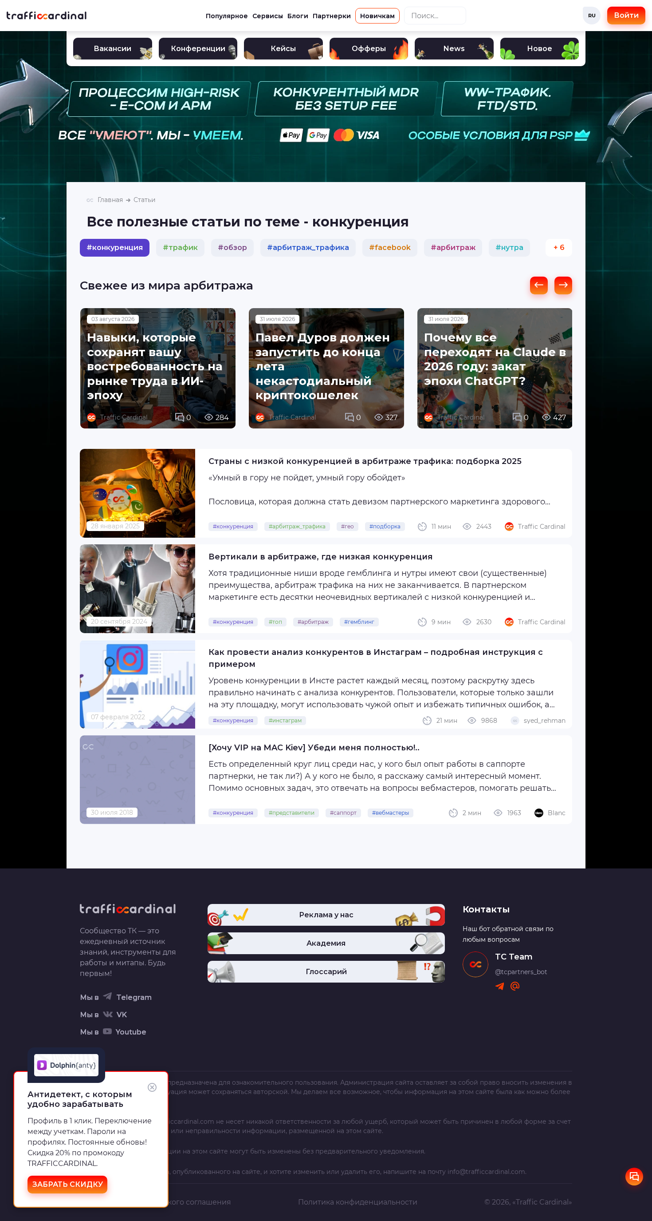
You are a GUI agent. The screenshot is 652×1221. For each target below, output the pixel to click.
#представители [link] (291, 812)
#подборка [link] (385, 526)
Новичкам (377, 16)
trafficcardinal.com (184, 1122)
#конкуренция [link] (233, 526)
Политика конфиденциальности (357, 1202)
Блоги (297, 16)
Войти (626, 15)
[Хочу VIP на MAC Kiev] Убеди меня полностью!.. (314, 748)
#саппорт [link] (343, 812)
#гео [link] (347, 526)
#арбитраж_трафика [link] (297, 526)
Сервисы (267, 16)
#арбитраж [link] (313, 621)
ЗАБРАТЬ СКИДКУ (67, 1184)
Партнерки (332, 16)
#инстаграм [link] (285, 720)
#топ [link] (275, 621)
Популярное (227, 16)
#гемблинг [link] (359, 621)
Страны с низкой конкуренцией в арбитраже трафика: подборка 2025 (365, 461)
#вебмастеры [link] (390, 812)
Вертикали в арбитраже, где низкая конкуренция (320, 557)
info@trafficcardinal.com (486, 1172)
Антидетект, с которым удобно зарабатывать (79, 1099)
